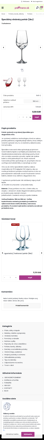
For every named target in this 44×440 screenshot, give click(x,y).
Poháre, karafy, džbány (16, 14)
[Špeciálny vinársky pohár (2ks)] (22, 47)
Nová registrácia (37, 1)
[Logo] (22, 7)
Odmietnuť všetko (12, 434)
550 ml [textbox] (35, 101)
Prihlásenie (26, 1)
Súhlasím (28, 434)
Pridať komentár (22, 306)
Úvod (3, 14)
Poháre (29, 14)
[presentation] (4, 47)
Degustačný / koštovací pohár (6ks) (17, 253)
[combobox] (32, 101)
